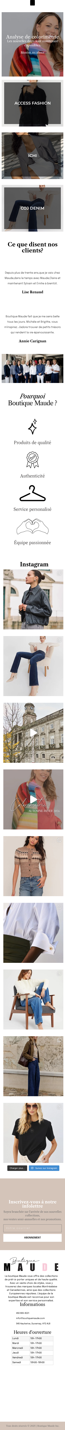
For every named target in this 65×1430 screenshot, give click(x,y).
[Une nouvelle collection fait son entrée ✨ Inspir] (33, 666)
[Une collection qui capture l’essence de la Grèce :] (33, 933)
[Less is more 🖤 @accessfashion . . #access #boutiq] (33, 1133)
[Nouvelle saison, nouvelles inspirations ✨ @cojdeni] (33, 1066)
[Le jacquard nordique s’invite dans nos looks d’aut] (33, 866)
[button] (32, 3)
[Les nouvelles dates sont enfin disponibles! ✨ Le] (33, 799)
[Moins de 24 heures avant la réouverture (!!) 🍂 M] (33, 599)
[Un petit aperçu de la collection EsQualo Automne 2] (33, 733)
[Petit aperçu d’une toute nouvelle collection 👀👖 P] (33, 1000)
